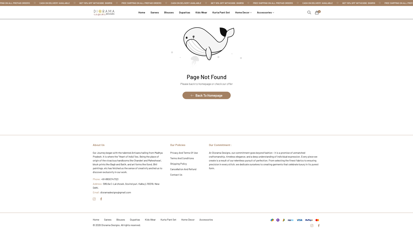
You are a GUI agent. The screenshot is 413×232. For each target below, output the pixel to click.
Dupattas (135, 219)
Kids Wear (150, 219)
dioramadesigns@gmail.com (112, 192)
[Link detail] (94, 199)
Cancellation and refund (183, 169)
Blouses (120, 219)
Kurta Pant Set (168, 219)
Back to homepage (209, 95)
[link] (57, 3)
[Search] (309, 12)
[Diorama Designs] (104, 12)
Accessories (206, 219)
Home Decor (188, 219)
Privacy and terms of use (184, 152)
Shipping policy (178, 163)
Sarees (107, 219)
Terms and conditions (182, 158)
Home (96, 219)
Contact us (176, 174)
